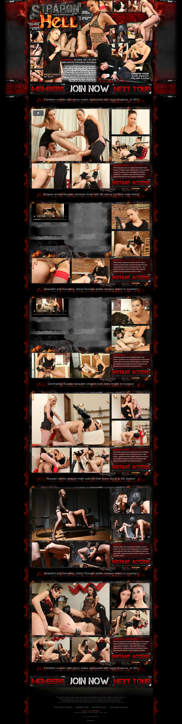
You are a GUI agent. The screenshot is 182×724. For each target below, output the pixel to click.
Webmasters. (91, 720)
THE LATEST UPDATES (63, 707)
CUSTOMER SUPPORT (118, 707)
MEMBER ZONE (82, 707)
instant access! (88, 89)
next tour (132, 89)
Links (105, 712)
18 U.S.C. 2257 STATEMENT (91, 711)
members (47, 89)
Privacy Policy (93, 712)
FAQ (100, 712)
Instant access (131, 183)
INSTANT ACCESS (99, 707)
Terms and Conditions (80, 712)
